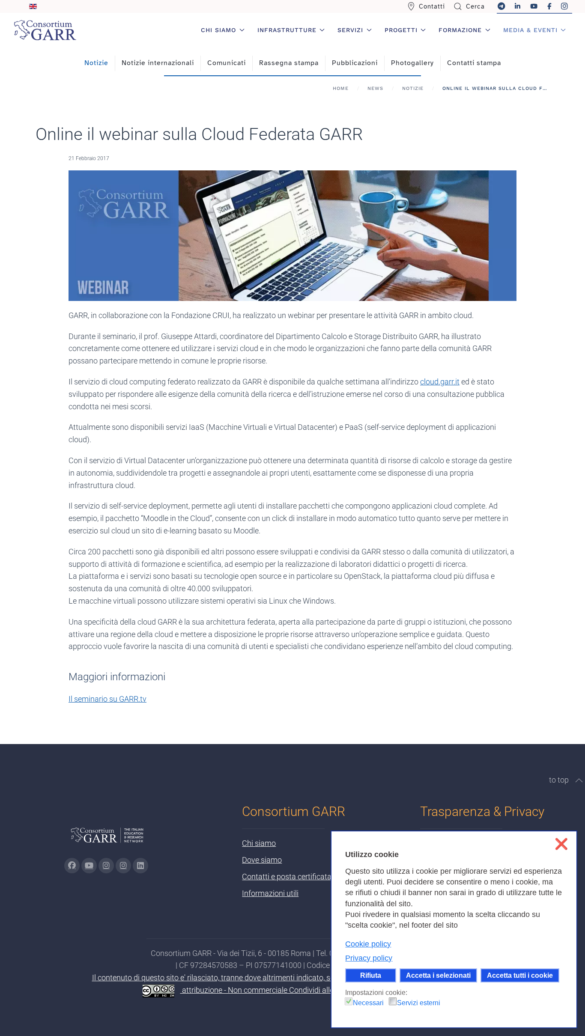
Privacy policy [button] (368, 958)
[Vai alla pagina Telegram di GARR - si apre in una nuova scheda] (123, 865)
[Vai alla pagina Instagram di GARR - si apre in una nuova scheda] (106, 865)
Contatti (432, 6)
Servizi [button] (350, 30)
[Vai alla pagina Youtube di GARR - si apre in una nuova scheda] (89, 865)
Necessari (368, 1002)
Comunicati (226, 63)
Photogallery (412, 63)
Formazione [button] (460, 30)
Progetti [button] (401, 30)
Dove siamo (262, 859)
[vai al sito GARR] (107, 838)
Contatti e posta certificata (286, 876)
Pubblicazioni (355, 63)
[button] (579, 780)
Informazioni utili (270, 893)
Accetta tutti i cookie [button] (520, 975)
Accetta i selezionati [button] (438, 975)
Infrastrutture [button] (286, 30)
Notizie (96, 63)
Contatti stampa (474, 63)
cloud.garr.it (440, 381)
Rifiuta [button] (370, 975)
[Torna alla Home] (45, 30)
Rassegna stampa (289, 63)
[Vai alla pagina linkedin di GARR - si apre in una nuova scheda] (140, 865)
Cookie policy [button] (368, 944)
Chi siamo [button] (218, 30)
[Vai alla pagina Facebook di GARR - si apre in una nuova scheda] (72, 865)
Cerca (475, 6)
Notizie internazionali (158, 63)
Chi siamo (259, 843)
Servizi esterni (418, 1002)
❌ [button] (561, 844)
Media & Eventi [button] (530, 30)
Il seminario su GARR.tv (107, 698)
